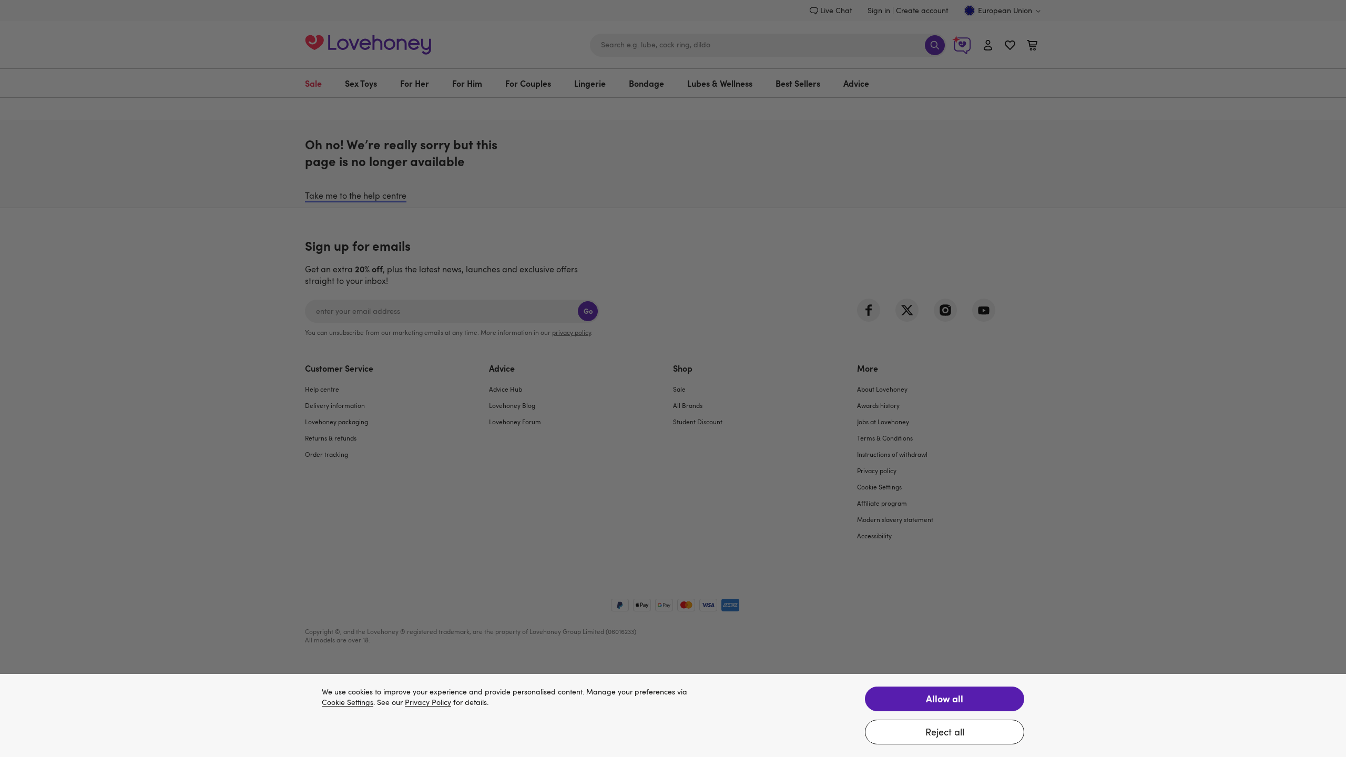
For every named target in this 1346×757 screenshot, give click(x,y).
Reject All (944, 731)
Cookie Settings (347, 703)
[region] (673, 715)
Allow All (944, 698)
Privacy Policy (428, 703)
